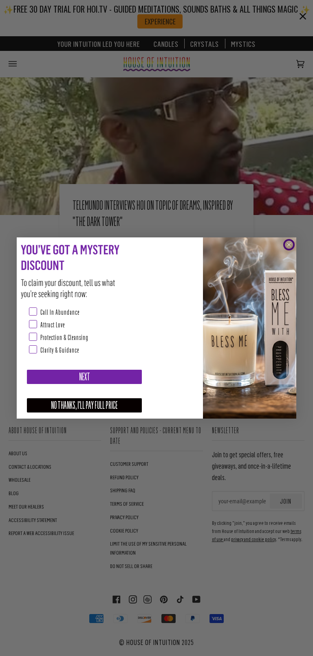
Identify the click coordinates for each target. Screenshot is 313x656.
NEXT (84, 377)
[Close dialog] (289, 245)
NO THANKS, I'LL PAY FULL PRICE (84, 405)
